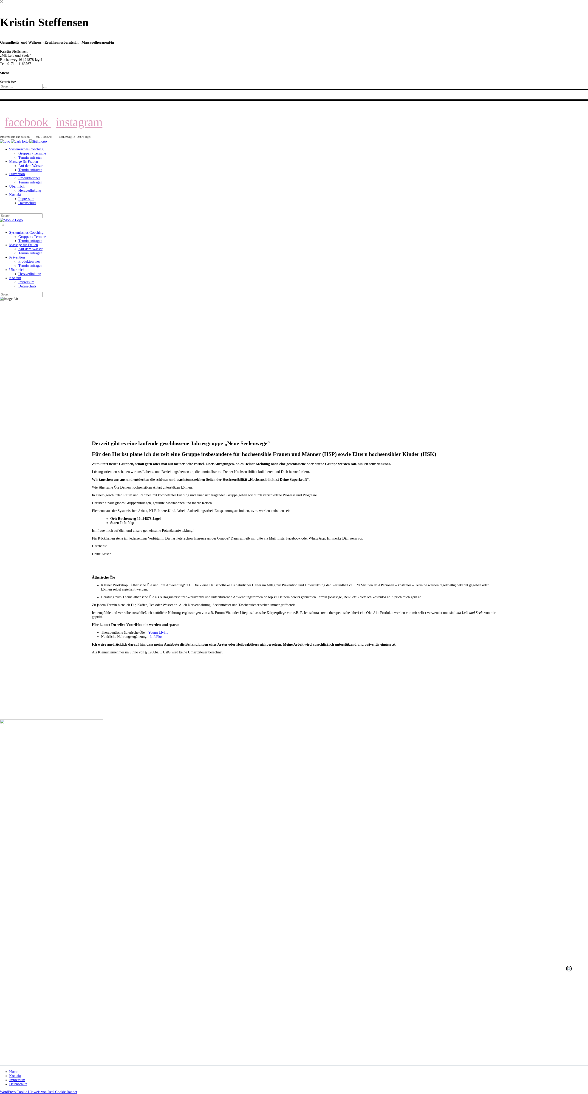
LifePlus (156, 636)
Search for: (8, 82)
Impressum (17, 1080)
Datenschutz (18, 1084)
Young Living (158, 632)
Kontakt (15, 1076)
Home (13, 1072)
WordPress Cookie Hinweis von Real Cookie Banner (38, 1092)
